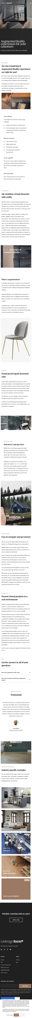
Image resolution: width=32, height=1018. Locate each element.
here (4, 650)
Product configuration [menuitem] (6, 964)
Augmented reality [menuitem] (5, 970)
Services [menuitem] (3, 956)
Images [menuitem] (2, 959)
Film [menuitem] (2, 962)
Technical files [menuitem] (4, 972)
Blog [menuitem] (17, 962)
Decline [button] (22, 1015)
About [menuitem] (17, 956)
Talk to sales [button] (16, 920)
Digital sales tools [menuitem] (5, 967)
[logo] (12, 941)
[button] (16, 250)
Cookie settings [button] (10, 1015)
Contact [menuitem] (18, 959)
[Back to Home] (6, 3)
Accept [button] (16, 1015)
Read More (16, 805)
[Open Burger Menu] (30, 3)
